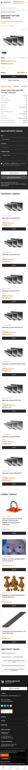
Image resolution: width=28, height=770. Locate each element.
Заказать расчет (14, 173)
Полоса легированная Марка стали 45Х (13, 665)
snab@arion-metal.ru (7, 746)
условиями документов (14, 165)
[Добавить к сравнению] (22, 29)
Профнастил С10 (6, 657)
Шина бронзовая (18, 657)
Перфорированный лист (8, 653)
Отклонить (5, 758)
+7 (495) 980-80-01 (18, 1)
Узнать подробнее (5, 761)
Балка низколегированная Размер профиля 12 (14, 670)
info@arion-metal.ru (18, 3)
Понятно (4, 755)
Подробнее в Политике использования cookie (12, 763)
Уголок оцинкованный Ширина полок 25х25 (14, 661)
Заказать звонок (14, 688)
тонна (3, 67)
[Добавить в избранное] (26, 29)
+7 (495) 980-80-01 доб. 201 (9, 744)
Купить (14, 229)
